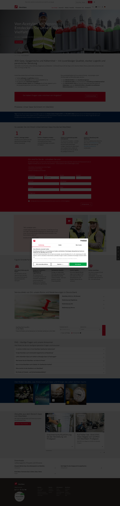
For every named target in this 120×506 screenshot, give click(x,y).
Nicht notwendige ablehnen (42, 264)
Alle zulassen (78, 264)
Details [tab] (60, 244)
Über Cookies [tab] (79, 244)
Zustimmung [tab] (41, 244)
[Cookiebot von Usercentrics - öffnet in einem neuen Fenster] (81, 241)
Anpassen (59, 264)
